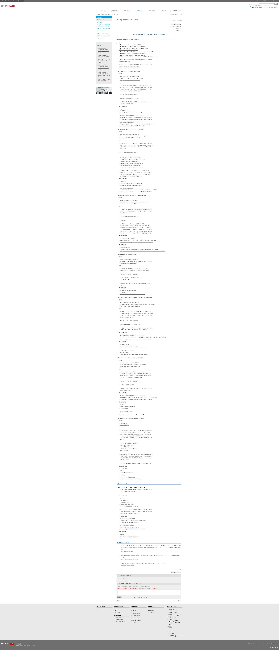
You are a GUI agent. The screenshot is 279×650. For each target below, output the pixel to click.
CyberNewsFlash (171, 633)
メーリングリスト (264, 7)
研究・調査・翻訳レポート (103, 28)
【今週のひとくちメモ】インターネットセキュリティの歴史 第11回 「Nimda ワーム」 (138, 56)
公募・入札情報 (170, 617)
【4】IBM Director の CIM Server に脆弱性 (128, 50)
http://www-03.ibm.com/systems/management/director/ (132, 294)
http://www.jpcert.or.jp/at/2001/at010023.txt (129, 522)
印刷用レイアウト (175, 14)
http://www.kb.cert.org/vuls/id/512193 (128, 263)
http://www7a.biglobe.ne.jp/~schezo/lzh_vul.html (131, 112)
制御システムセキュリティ (103, 35)
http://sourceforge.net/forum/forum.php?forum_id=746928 (133, 347)
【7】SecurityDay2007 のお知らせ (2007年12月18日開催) (132, 55)
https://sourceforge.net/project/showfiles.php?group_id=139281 (134, 354)
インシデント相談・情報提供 (120, 621)
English (277, 0)
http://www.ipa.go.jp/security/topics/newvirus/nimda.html (132, 529)
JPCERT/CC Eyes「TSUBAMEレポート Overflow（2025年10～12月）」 (104, 74)
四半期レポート (101, 22)
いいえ (125, 578)
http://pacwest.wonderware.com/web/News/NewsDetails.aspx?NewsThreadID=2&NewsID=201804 (142, 251)
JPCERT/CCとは (171, 609)
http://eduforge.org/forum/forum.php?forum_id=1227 (132, 414)
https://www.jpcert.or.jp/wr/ (125, 61)
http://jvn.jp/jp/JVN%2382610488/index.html (130, 80)
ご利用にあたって (250, 643)
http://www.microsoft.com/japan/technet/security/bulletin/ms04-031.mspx (136, 242)
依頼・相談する (127, 10)
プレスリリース (171, 621)
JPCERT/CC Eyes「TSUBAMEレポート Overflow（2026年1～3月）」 (103, 67)
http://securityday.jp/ (124, 425)
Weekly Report (100, 19)
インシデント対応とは (119, 617)
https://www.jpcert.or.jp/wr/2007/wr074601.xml (129, 68)
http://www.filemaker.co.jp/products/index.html (130, 185)
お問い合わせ (258, 0)
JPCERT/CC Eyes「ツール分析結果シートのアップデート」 (104, 61)
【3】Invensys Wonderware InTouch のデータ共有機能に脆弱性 (133, 48)
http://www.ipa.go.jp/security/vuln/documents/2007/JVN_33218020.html (136, 399)
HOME (99, 14)
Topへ (181, 569)
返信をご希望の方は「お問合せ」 (145, 588)
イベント (176, 609)
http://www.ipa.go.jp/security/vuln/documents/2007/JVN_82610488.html (136, 119)
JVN (115, 610)
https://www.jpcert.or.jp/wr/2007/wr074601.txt (129, 66)
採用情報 (265, 0)
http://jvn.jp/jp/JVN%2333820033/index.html (130, 306)
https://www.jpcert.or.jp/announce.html (129, 559)
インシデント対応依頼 (119, 619)
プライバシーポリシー (259, 643)
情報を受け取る (152, 10)
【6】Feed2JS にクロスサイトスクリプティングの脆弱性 (132, 53)
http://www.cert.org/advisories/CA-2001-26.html (130, 538)
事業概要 (170, 614)
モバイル (276, 7)
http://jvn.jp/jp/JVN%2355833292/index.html (130, 137)
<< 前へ (118, 600)
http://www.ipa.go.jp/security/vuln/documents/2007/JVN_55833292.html (136, 191)
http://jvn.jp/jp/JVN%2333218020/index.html (130, 366)
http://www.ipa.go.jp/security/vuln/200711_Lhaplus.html (132, 125)
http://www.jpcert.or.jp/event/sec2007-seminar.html (131, 478)
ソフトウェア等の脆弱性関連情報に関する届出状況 (103, 25)
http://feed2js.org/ (124, 408)
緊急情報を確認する (115, 10)
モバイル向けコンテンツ (273, 643)
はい (120, 578)
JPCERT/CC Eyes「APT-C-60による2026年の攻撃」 (104, 56)
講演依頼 (170, 626)
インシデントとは (102, 10)
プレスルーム (170, 619)
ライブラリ (99, 38)
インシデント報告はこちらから (142, 597)
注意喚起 (116, 608)
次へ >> (179, 600)
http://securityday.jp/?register (126, 472)
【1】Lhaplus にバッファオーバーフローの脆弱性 (130, 44)
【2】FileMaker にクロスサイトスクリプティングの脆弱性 (132, 46)
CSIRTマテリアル (101, 31)
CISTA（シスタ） (152, 608)
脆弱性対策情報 (117, 612)
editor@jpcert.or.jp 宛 (142, 545)
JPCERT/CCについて (177, 10)
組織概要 (170, 612)
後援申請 (170, 627)
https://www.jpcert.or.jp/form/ (127, 565)
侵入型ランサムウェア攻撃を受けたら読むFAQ (104, 80)
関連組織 (176, 620)
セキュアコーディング (102, 33)
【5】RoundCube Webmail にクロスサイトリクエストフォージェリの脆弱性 (136, 51)
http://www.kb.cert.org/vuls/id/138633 (128, 203)
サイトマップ (271, 0)
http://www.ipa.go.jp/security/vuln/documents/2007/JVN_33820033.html (136, 338)
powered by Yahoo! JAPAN (254, 4)
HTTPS (271, 7)
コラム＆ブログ (164, 10)
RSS (260, 7)
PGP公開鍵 (177, 618)
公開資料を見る (139, 10)
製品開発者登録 (151, 610)
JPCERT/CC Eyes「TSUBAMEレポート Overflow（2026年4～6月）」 (103, 50)
